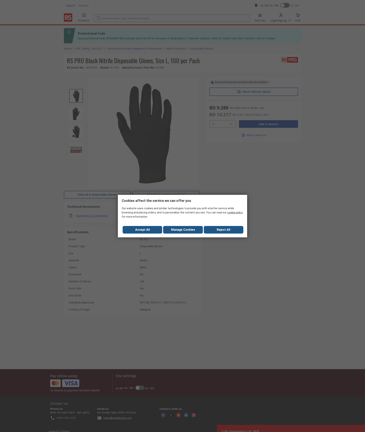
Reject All (223, 229)
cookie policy (235, 212)
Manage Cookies (183, 229)
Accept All (142, 229)
